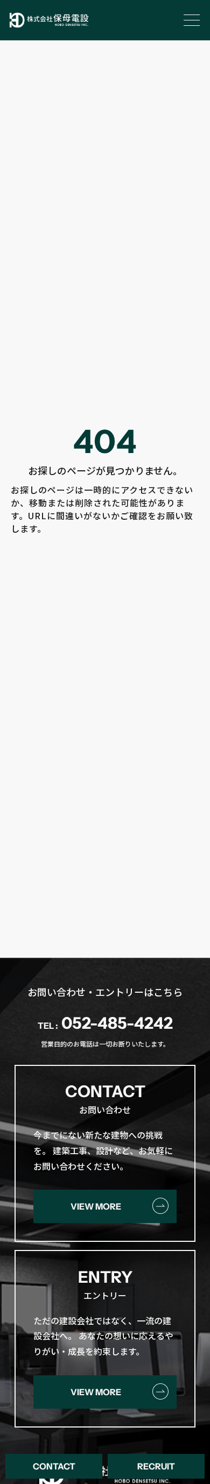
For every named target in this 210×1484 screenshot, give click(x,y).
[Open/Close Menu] (192, 20)
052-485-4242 (105, 1023)
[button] (53, 1466)
